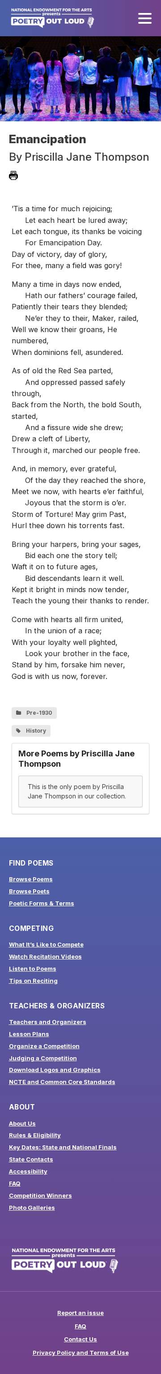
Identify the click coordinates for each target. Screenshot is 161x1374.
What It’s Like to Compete (46, 944)
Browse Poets (29, 891)
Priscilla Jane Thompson (87, 156)
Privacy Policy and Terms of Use (81, 1352)
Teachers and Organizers (47, 1021)
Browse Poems (31, 879)
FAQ (15, 1183)
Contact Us (80, 1339)
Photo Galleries (32, 1207)
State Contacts (31, 1159)
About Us (22, 1123)
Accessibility (28, 1171)
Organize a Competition (44, 1046)
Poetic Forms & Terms (41, 903)
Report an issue (80, 1312)
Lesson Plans (29, 1033)
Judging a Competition (43, 1058)
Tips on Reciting (33, 980)
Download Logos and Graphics (55, 1069)
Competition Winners (40, 1195)
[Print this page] (13, 175)
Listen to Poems (32, 968)
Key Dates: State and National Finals (63, 1147)
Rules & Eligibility (35, 1135)
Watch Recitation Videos (45, 956)
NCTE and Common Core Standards (62, 1081)
